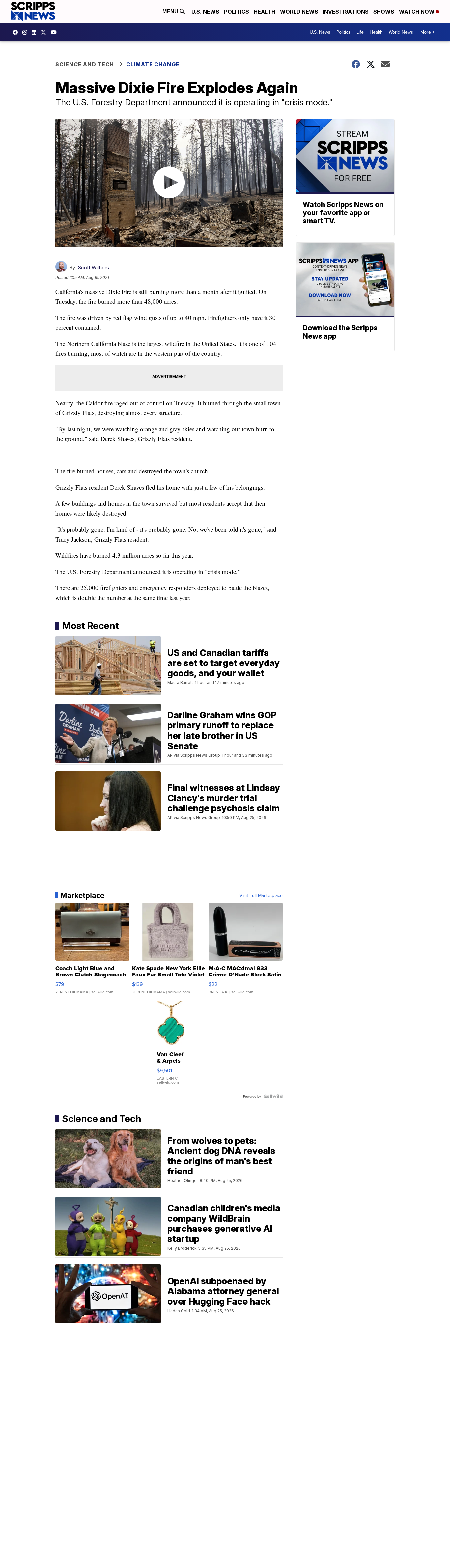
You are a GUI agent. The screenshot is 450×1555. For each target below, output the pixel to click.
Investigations (346, 11)
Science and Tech (84, 64)
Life (360, 32)
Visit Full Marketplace (261, 895)
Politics (236, 11)
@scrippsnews (55, 32)
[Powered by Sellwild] (273, 1096)
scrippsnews (17, 32)
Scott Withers (93, 267)
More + (427, 32)
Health (264, 11)
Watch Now (417, 11)
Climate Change (153, 64)
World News (299, 11)
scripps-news (36, 32)
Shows (383, 11)
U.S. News (205, 11)
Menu (171, 11)
